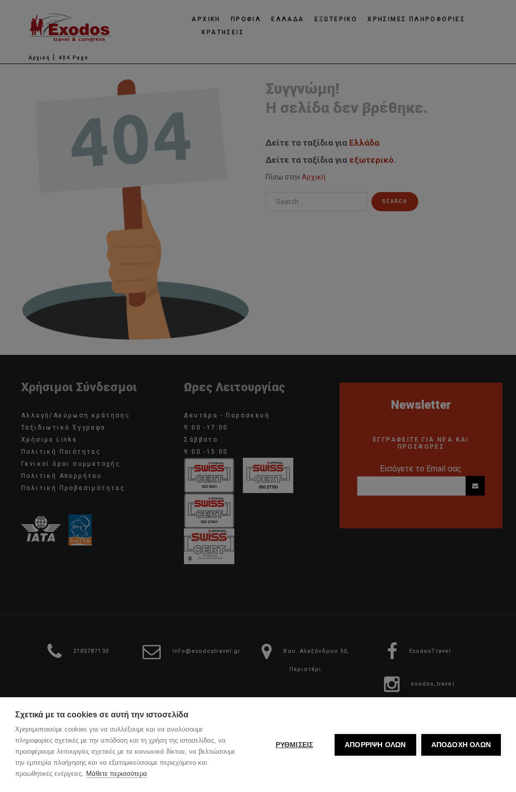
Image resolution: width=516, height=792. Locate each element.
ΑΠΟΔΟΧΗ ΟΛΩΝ (461, 745)
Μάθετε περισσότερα (116, 773)
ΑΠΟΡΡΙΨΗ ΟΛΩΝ (375, 745)
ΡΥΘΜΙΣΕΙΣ (294, 745)
